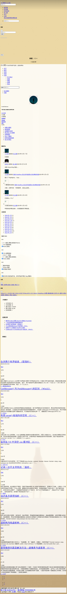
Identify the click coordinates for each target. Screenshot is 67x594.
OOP (21, 293)
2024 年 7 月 (8, 217)
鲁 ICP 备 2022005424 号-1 (8, 590)
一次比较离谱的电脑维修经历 (14, 322)
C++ (7, 293)
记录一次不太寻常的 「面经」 (16, 467)
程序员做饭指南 (9, 138)
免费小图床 (8, 127)
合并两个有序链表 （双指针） (14, 324)
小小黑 (7, 154)
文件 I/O (57, 293)
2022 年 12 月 (8, 220)
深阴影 (7, 46)
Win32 (36, 293)
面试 (15, 295)
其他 (8, 84)
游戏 (8, 18)
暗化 (10, 49)
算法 (9, 386)
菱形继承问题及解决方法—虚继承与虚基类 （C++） (28, 547)
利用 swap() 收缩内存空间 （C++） (19, 415)
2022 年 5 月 (8, 227)
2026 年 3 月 (8, 215)
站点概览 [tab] (6, 91)
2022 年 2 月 (8, 232)
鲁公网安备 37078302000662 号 (26, 590)
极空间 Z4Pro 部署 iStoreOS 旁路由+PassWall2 (19, 321)
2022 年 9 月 (8, 222)
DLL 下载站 (8, 136)
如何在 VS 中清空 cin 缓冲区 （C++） (20, 442)
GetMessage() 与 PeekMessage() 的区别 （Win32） (19, 329)
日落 (6, 49)
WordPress (41, 293)
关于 (5, 68)
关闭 (2, 49)
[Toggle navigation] (1, 24)
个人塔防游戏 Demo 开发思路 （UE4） (17, 326)
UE (32, 293)
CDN (11, 293)
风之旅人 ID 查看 (10, 132)
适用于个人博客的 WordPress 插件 (15, 327)
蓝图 (3, 295)
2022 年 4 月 (8, 229)
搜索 (2, 34)
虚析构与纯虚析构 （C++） (15, 522)
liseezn (6, 164)
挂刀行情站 (8, 139)
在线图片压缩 (9, 131)
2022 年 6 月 (8, 225)
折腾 (13, 18)
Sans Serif (3, 42)
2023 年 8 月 (8, 219)
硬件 (62, 293)
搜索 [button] (2, 87)
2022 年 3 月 (8, 231)
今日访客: (9, 305)
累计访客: (9, 308)
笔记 (5, 18)
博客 (10, 18)
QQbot (25, 293)
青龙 (11, 295)
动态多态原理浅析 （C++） (15, 496)
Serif (9, 42)
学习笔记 (9, 77)
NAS (18, 293)
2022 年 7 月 (8, 224)
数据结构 (51, 293)
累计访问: (9, 306)
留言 (5, 70)
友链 (5, 73)
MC (14, 293)
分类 (5, 75)
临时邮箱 (7, 129)
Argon (3, 293)
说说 (5, 72)
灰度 (14, 49)
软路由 (7, 295)
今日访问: (9, 303)
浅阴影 (2, 46)
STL (29, 293)
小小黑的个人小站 (5, 3)
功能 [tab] (5, 92)
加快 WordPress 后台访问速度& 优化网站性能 (26, 174)
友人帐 (15, 154)
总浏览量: (9, 310)
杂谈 (15, 18)
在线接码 (7, 134)
